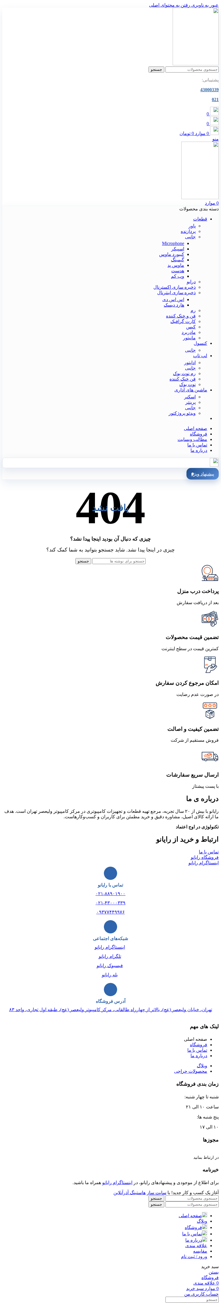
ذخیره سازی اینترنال (176, 292)
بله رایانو (110, 974)
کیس (191, 326)
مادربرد (189, 332)
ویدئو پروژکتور (182, 413)
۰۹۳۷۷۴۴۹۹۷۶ (110, 912)
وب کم (177, 276)
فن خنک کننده (182, 378)
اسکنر (190, 396)
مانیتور (189, 337)
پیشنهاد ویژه (202, 473)
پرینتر (190, 402)
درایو (191, 281)
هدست (177, 270)
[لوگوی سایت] (196, 63)
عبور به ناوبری (204, 5)
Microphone (173, 243)
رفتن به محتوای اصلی (169, 5)
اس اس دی (173, 299)
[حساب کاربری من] (214, 465)
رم (193, 310)
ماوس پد (175, 265)
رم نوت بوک (184, 373)
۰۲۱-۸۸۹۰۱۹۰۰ (110, 893)
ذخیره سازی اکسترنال (174, 287)
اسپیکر (177, 248)
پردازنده (188, 231)
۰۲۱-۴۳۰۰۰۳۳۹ (110, 902)
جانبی (190, 236)
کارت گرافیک (183, 321)
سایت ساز (156, 1192)
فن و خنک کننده (181, 315)
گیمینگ (177, 259)
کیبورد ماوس (171, 254)
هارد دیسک (174, 305)
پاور (192, 225)
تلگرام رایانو (110, 956)
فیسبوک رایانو (110, 965)
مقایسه (200, 1251)
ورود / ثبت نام (194, 1256)
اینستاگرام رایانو (110, 947)
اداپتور (190, 362)
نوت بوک (187, 384)
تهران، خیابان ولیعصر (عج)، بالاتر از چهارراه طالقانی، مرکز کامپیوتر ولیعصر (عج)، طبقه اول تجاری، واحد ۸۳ (110, 1009)
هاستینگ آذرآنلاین (129, 1192)
